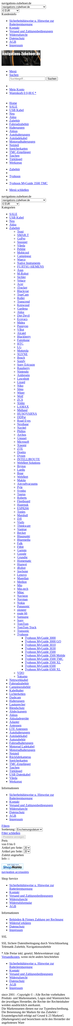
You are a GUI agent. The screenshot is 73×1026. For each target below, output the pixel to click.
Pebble (21, 249)
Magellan (23, 578)
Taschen (14, 767)
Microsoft (23, 441)
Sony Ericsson (26, 364)
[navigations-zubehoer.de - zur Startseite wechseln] (21, 64)
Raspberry (23, 368)
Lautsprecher (17, 704)
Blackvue (23, 291)
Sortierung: (8, 829)
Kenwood (23, 305)
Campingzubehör (20, 687)
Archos (21, 434)
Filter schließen (11, 833)
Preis (5, 840)
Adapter (14, 722)
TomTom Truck (26, 627)
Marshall (22, 515)
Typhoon (22, 634)
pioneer (21, 609)
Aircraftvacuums (27, 483)
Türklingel (15, 771)
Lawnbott (23, 378)
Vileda (21, 245)
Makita (21, 480)
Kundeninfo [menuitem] (28, 29)
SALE (13, 214)
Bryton (21, 466)
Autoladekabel (18, 736)
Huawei (22, 564)
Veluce (21, 280)
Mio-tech (22, 588)
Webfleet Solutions (28, 462)
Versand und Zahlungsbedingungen (31, 31)
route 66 (22, 613)
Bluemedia (23, 539)
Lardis (21, 469)
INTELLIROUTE (28, 459)
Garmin (21, 550)
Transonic (23, 630)
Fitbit (20, 546)
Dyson (21, 455)
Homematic (24, 560)
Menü (13, 71)
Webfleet (22, 476)
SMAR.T (23, 235)
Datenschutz (17, 38)
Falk (20, 543)
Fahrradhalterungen (21, 743)
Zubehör (14, 228)
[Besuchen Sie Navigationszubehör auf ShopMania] (12, 868)
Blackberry (24, 336)
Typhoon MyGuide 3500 (40, 652)
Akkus (13, 715)
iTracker (22, 287)
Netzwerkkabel (18, 680)
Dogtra (21, 452)
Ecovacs (22, 319)
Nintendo (23, 371)
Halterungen (17, 701)
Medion (22, 581)
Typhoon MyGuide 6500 (40, 666)
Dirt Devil (23, 315)
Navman (22, 599)
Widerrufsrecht (18, 34)
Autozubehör (17, 739)
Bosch (21, 357)
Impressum (16, 45)
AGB (12, 41)
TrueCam (23, 294)
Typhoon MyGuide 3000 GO (43, 641)
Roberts (22, 497)
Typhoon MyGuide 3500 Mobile (45, 655)
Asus (20, 270)
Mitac (20, 592)
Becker (21, 532)
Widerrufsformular (20, 902)
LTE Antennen (18, 729)
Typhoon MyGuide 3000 (40, 637)
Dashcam (15, 697)
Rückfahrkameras (20, 757)
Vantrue (22, 529)
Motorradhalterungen (22, 750)
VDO (20, 673)
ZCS (20, 399)
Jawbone (22, 571)
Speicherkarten (18, 760)
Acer (20, 284)
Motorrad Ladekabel (21, 746)
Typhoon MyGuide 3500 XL (43, 662)
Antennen (15, 725)
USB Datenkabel (19, 774)
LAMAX (23, 406)
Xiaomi (21, 445)
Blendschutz (17, 708)
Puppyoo (22, 326)
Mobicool (23, 252)
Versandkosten (10, 956)
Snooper (22, 242)
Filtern (6, 825)
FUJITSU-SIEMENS (30, 266)
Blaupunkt (23, 536)
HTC (20, 343)
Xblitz (21, 403)
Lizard (21, 382)
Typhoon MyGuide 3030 (40, 648)
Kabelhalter (16, 690)
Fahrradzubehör (19, 683)
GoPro (21, 238)
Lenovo (22, 574)
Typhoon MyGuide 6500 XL (43, 669)
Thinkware (24, 525)
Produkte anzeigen (13, 836)
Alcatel (21, 333)
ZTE (20, 448)
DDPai (21, 417)
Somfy (21, 361)
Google (21, 553)
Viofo (20, 522)
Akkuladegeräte (19, 718)
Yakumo (22, 676)
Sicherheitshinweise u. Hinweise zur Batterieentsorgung (31, 22)
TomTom (22, 623)
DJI (19, 518)
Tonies (21, 511)
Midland (22, 410)
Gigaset (21, 438)
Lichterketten (17, 694)
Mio (19, 585)
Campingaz (24, 256)
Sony (20, 620)
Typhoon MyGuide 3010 (40, 645)
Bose (20, 473)
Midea (21, 322)
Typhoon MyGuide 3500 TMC (44, 659)
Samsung (22, 616)
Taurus (21, 494)
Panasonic (23, 606)
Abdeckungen (18, 711)
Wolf (20, 396)
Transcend (23, 301)
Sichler (21, 277)
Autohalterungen (19, 732)
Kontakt (14, 27)
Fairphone (23, 340)
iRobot (21, 567)
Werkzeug (15, 781)
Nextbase (23, 424)
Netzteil (14, 753)
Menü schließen (19, 189)
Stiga (20, 389)
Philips (21, 431)
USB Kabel (16, 217)
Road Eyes (24, 420)
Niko (20, 385)
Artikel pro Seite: (12, 847)
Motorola (22, 350)
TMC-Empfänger (20, 764)
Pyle (20, 487)
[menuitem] (40, 22)
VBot (20, 329)
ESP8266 (23, 508)
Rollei (21, 298)
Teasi (20, 231)
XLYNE (22, 354)
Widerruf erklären (20, 923)
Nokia (21, 602)
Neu (12, 221)
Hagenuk (22, 504)
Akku (12, 224)
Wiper (21, 392)
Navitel (21, 427)
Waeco (21, 259)
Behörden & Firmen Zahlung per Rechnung (36, 919)
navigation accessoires (15, 872)
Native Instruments (28, 263)
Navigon (22, 595)
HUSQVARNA (27, 413)
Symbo (21, 490)
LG (19, 347)
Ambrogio (23, 375)
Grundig (22, 557)
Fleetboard (23, 501)
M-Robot (22, 273)
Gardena (22, 308)
